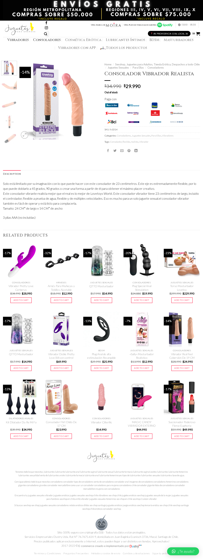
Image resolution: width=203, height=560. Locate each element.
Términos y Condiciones (47, 553)
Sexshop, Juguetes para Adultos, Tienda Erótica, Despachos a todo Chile (157, 64)
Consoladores (47, 40)
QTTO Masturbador (101, 286)
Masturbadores (178, 40)
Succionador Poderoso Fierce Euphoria (182, 423)
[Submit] (45, 34)
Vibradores (18, 40)
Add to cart (21, 300)
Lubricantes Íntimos (125, 40)
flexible (126, 141)
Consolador (116, 141)
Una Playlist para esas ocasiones (140, 25)
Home (107, 64)
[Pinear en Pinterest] (129, 150)
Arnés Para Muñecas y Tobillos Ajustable (61, 287)
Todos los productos (126, 48)
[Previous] (26, 100)
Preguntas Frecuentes (76, 553)
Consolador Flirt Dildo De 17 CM (61, 423)
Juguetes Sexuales (118, 67)
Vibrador (143, 141)
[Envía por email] (122, 150)
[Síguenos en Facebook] (46, 23)
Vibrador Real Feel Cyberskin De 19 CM (181, 355)
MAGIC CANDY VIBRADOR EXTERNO (142, 423)
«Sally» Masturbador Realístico (142, 355)
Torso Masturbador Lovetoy (182, 287)
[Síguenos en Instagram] (46, 28)
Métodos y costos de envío (105, 553)
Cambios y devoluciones (136, 553)
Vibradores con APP (77, 48)
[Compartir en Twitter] (115, 150)
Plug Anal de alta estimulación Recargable (101, 355)
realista (134, 141)
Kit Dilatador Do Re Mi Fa (21, 422)
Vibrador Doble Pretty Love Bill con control (61, 355)
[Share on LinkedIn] (136, 150)
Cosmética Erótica (83, 40)
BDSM (154, 40)
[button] (183, 551)
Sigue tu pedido (160, 553)
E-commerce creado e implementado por (104, 546)
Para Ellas (138, 67)
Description (12, 174)
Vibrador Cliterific (101, 422)
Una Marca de (98, 25)
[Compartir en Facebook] (108, 150)
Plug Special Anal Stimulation (141, 287)
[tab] (12, 174)
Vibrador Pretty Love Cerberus (21, 287)
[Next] (92, 100)
